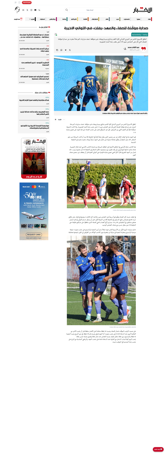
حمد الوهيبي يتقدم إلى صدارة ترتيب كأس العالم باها (34, 113)
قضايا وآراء (95, 19)
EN (23, 10)
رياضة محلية (136, 34)
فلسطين (126, 19)
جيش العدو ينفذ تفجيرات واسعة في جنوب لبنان (34, 49)
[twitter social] (27, 10)
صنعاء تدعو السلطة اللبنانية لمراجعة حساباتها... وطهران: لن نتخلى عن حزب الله (34, 36)
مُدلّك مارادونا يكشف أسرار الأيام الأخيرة (34, 100)
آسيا (48, 32)
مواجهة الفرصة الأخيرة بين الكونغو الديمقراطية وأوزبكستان (35, 126)
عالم (107, 19)
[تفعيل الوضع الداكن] (39, 10)
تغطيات (42, 19)
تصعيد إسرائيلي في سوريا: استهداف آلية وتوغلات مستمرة (34, 77)
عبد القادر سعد (133, 47)
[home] (142, 10)
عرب (117, 19)
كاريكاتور (74, 19)
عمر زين (47, 68)
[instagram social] (31, 10)
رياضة (64, 19)
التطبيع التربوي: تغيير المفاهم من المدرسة (35, 63)
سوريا (138, 19)
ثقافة (85, 19)
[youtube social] (35, 10)
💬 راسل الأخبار (158, 449)
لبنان (149, 19)
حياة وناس (52, 19)
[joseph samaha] (18, 10)
